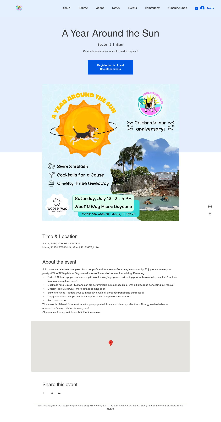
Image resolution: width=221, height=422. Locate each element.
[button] (196, 8)
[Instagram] (210, 206)
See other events (110, 69)
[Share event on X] (51, 393)
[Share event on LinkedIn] (59, 393)
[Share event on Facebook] (43, 393)
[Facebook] (210, 213)
